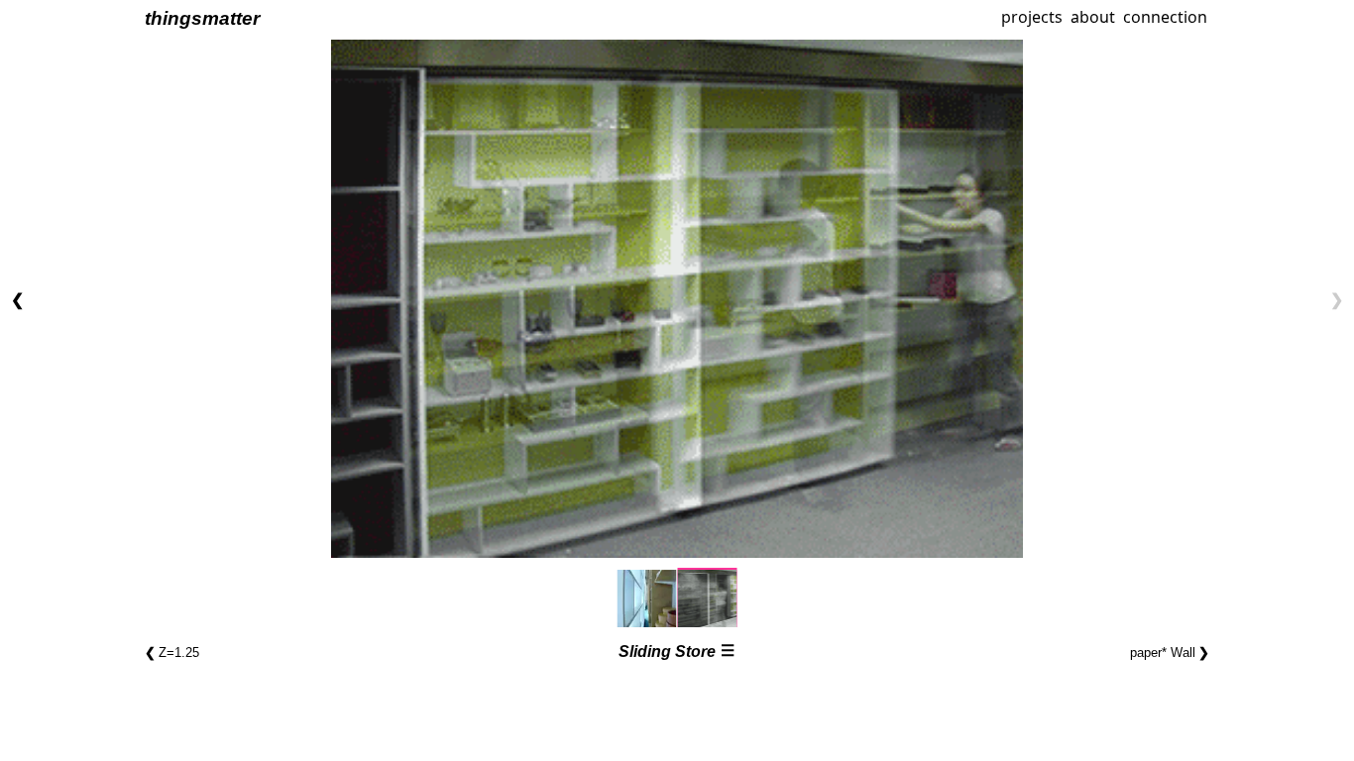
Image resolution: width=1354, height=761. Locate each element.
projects (1030, 17)
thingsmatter (202, 18)
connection (1165, 17)
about (1093, 17)
